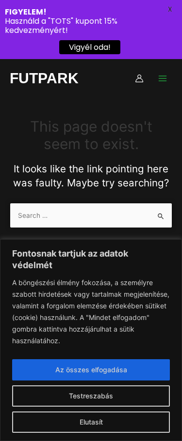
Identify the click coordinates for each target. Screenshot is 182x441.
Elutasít (91, 422)
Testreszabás (91, 396)
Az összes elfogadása (91, 369)
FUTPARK (44, 78)
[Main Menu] (162, 78)
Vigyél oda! (90, 47)
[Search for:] (91, 215)
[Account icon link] (139, 78)
